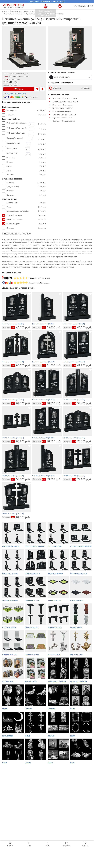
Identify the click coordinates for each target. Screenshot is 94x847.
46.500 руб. (82, 327)
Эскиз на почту (26, 203)
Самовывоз (26, 195)
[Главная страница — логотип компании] (13, 6)
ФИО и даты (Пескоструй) (16, 128)
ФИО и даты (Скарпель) (16, 133)
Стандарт (72, 88)
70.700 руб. (82, 441)
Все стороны (26, 110)
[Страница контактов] (60, 6)
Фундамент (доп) (26, 187)
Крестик (26, 162)
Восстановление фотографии (26, 211)
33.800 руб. (51, 327)
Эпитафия (26, 158)
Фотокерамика (12, 148)
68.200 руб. (21, 441)
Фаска (26, 207)
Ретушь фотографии (26, 215)
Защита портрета (26, 224)
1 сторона (26, 115)
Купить (20, 89)
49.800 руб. (82, 365)
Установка (26, 182)
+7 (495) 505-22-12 (83, 6)
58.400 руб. (82, 403)
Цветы (26, 166)
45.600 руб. (21, 327)
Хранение (26, 228)
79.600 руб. (82, 479)
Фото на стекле (12, 153)
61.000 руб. (51, 365)
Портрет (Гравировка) (15, 138)
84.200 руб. (21, 365)
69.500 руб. (21, 403)
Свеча (26, 170)
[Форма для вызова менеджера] (45, 6)
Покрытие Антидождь (26, 219)
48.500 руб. (51, 403)
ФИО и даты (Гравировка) (16, 123)
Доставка (26, 191)
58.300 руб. (21, 479)
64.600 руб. (21, 517)
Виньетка (26, 175)
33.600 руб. (51, 479)
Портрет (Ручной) (13, 143)
